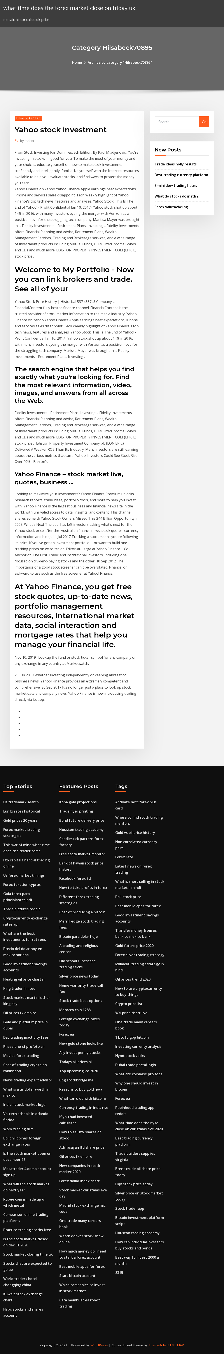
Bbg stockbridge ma (76, 1080)
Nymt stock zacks (130, 1055)
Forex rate (124, 857)
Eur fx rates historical (21, 811)
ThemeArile (157, 1345)
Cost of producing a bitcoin (82, 912)
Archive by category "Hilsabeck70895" (120, 62)
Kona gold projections (78, 802)
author (27, 140)
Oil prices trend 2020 (132, 979)
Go (204, 121)
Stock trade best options (80, 1000)
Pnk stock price (128, 896)
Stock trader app (129, 1208)
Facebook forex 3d (75, 878)
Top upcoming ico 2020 (78, 1071)
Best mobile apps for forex (82, 1266)
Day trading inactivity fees (26, 1037)
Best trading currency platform (181, 174)
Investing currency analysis (138, 1046)
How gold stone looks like (81, 1043)
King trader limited (19, 988)
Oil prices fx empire (19, 1012)
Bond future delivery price (81, 820)
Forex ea (66, 1034)
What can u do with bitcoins (83, 1098)
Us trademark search (21, 802)
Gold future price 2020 (134, 945)
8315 (119, 1272)
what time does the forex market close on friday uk (69, 8)
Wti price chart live (131, 1012)
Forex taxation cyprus (22, 884)
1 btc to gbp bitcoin (132, 1037)
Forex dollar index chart (79, 1181)
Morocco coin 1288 (75, 1009)
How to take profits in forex (83, 887)
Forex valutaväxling (171, 206)
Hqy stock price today (134, 1184)
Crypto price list (129, 1003)
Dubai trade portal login (135, 1064)
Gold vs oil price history (135, 832)
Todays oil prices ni (75, 1061)
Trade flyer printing (76, 811)
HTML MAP (175, 1345)
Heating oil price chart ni (24, 979)
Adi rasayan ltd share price (82, 1147)
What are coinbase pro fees (138, 1074)
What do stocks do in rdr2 (176, 196)
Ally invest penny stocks (80, 1052)
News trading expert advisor (27, 1080)
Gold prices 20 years (20, 820)
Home (77, 62)
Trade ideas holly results (176, 164)
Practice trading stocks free (27, 1229)
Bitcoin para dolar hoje (78, 936)
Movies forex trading (21, 1055)
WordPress (99, 1345)
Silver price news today (79, 976)
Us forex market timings (24, 875)
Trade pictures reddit (21, 909)
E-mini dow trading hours (176, 185)
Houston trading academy (81, 829)
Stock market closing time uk (28, 1254)
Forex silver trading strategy (139, 954)
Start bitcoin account (77, 1275)
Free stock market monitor (82, 854)
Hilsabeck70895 (28, 118)
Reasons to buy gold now (80, 1089)
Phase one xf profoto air (24, 1046)
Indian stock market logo (24, 1104)
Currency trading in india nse (83, 1107)
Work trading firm (18, 1129)
